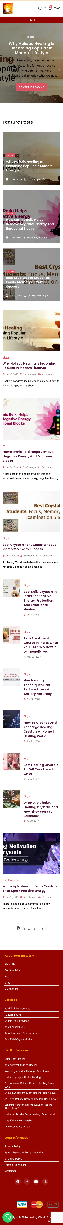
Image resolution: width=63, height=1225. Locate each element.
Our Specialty (12, 970)
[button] (31, 20)
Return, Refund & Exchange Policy (23, 1152)
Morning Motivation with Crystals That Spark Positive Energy (30, 888)
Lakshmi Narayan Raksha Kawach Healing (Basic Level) (28, 1106)
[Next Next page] (43, 928)
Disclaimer (10, 1170)
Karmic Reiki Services (16, 1020)
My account (11, 988)
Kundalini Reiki (12, 1014)
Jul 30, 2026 (15, 179)
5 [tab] (36, 109)
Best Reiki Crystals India (18, 1039)
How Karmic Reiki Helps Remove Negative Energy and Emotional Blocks (30, 224)
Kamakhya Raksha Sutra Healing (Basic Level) (30, 1092)
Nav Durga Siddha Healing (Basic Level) (27, 1071)
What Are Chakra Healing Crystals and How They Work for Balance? (41, 809)
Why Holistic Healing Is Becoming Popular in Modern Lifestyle (31, 48)
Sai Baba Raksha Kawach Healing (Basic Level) (31, 1098)
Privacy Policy (12, 1146)
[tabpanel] (31, 68)
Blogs (31, 37)
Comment (47, 374)
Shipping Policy (13, 1158)
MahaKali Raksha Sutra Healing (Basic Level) (29, 1114)
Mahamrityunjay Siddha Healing (22, 1077)
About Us (9, 964)
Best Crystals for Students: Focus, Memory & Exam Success (28, 282)
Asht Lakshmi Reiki (15, 1026)
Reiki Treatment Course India (20, 1033)
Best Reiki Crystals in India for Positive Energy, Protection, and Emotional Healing (40, 600)
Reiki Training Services (17, 1008)
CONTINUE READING (31, 87)
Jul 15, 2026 (15, 237)
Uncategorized (11, 879)
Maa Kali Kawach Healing (18, 1120)
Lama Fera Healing (15, 1058)
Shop (7, 982)
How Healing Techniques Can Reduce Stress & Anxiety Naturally (38, 687)
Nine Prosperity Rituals (17, 1126)
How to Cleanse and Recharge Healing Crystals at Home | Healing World (40, 729)
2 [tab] (26, 109)
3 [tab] (30, 109)
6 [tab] (39, 109)
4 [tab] (33, 109)
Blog (6, 976)
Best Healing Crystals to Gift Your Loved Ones (41, 769)
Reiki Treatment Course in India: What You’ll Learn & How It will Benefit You (41, 645)
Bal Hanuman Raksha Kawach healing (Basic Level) (29, 1085)
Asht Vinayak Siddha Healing (21, 1064)
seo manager (34, 179)
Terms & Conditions (15, 1164)
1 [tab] (23, 109)
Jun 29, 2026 (15, 295)
